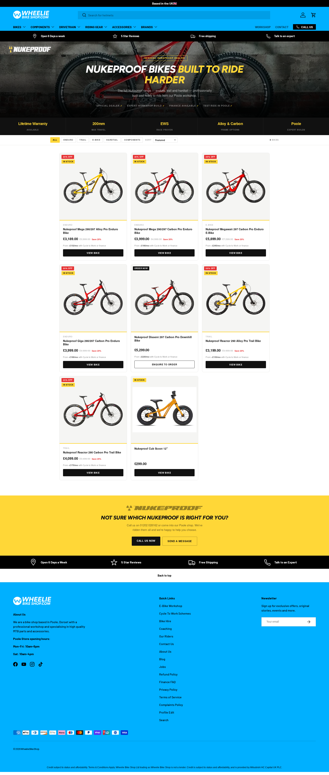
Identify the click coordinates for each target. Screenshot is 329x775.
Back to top (164, 575)
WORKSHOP (263, 27)
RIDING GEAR (94, 27)
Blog (162, 659)
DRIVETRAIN (67, 27)
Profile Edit (166, 712)
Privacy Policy (168, 689)
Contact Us (166, 644)
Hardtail (112, 139)
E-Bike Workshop (170, 606)
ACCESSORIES (122, 27)
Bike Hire (165, 621)
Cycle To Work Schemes (175, 613)
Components (132, 139)
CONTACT (281, 27)
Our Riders (166, 636)
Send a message (180, 541)
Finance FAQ (167, 682)
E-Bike (96, 139)
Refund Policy (168, 674)
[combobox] (174, 15)
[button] (313, 15)
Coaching (165, 628)
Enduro (68, 139)
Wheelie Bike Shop (30, 749)
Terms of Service (170, 697)
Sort (148, 139)
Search (163, 720)
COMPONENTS (40, 27)
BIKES (17, 27)
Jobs (162, 666)
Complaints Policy (171, 705)
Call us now (146, 540)
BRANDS (147, 27)
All (55, 139)
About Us (165, 651)
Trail (82, 139)
